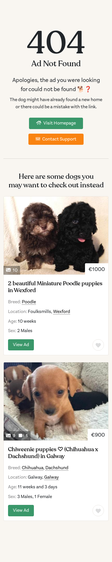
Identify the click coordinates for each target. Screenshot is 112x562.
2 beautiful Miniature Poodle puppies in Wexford (55, 287)
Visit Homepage (59, 123)
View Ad (21, 344)
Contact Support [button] (58, 139)
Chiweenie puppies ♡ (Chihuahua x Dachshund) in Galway (53, 453)
